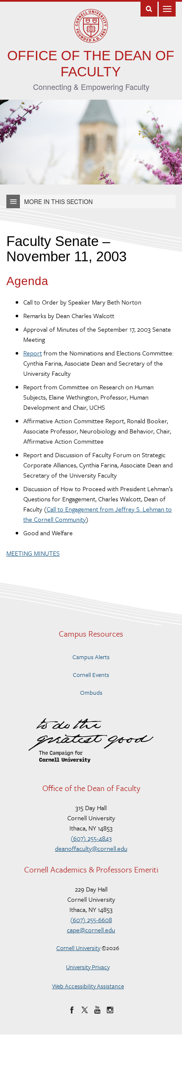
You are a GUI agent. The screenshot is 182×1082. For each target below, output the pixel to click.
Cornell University (78, 947)
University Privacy (88, 966)
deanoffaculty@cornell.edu (91, 848)
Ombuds (91, 692)
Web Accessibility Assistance (88, 985)
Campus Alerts (91, 656)
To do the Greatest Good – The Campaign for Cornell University (91, 740)
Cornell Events (91, 674)
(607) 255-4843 (91, 838)
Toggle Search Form (149, 8)
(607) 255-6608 (91, 919)
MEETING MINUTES (33, 553)
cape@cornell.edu (91, 929)
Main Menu (167, 8)
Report (32, 353)
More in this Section (58, 201)
